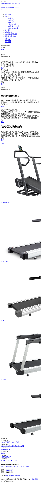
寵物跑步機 (8, 32)
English (6, 7)
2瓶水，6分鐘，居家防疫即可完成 (12, 446)
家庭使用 (11, 22)
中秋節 (3, 453)
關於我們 (8, 14)
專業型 (10, 18)
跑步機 (7, 16)
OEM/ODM (8, 38)
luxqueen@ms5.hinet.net (12, 475)
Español (16, 7)
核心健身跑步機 (13, 26)
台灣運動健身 (5, 449)
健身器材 (8, 30)
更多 (2, 49)
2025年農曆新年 (6, 457)
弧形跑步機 (12, 24)
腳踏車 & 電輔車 (10, 36)
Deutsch (11, 7)
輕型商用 (11, 20)
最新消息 (8, 40)
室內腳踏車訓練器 (11, 34)
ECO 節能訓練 (13, 28)
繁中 (2, 7)
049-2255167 (9, 470)
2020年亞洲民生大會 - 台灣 (10, 442)
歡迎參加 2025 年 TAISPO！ (10, 460)
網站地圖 (35, 479)
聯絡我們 (8, 42)
